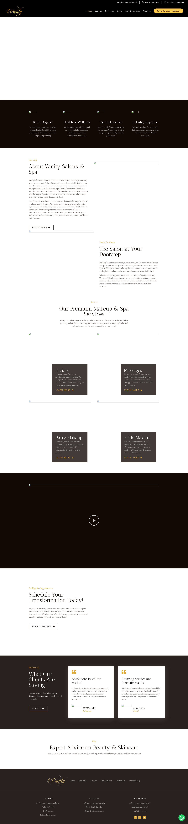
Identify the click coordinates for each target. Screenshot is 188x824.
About (98, 11)
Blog (119, 11)
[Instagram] (139, 817)
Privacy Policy (134, 781)
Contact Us (120, 781)
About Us (82, 781)
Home (89, 11)
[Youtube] (144, 817)
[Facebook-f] (135, 817)
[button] (94, 521)
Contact (147, 11)
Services (109, 11)
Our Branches (132, 11)
